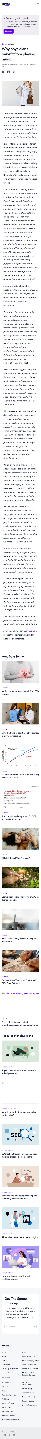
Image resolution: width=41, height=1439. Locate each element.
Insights (11, 44)
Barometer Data (7, 1411)
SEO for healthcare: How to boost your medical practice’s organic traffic (19, 1155)
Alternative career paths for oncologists (20, 1237)
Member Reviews (8, 1373)
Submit (34, 1326)
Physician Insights (28, 1356)
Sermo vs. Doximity (8, 1403)
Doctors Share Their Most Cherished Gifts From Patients (19, 982)
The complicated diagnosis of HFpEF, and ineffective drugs (19, 818)
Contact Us (6, 1377)
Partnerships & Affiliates (30, 1369)
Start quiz (8, 31)
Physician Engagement (30, 1360)
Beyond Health (7, 1150)
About (4, 1356)
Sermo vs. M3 (6, 1407)
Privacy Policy (27, 1388)
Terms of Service (28, 1393)
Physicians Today (8, 1067)
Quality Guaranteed (29, 1364)
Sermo (32, 630)
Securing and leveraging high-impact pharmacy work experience (19, 1197)
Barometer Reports (8, 1415)
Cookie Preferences (29, 1405)
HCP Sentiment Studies (10, 1419)
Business (25, 1352)
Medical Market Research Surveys (28, 1374)
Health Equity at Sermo (10, 1369)
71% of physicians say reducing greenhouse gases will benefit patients (20, 1023)
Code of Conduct (28, 1397)
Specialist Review (9, 1109)
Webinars (5, 1399)
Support (5, 1387)
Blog (3, 44)
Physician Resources (9, 1395)
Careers (4, 1360)
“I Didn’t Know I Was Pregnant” (16, 858)
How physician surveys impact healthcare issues (16, 1277)
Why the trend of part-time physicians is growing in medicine (20, 734)
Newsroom (6, 1364)
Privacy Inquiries (28, 1401)
